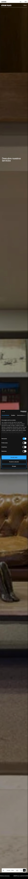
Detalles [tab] (13, 415)
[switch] (24, 443)
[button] (24, 870)
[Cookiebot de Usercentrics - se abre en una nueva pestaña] (20, 411)
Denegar (14, 466)
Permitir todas (14, 457)
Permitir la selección (14, 461)
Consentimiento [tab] (5, 415)
